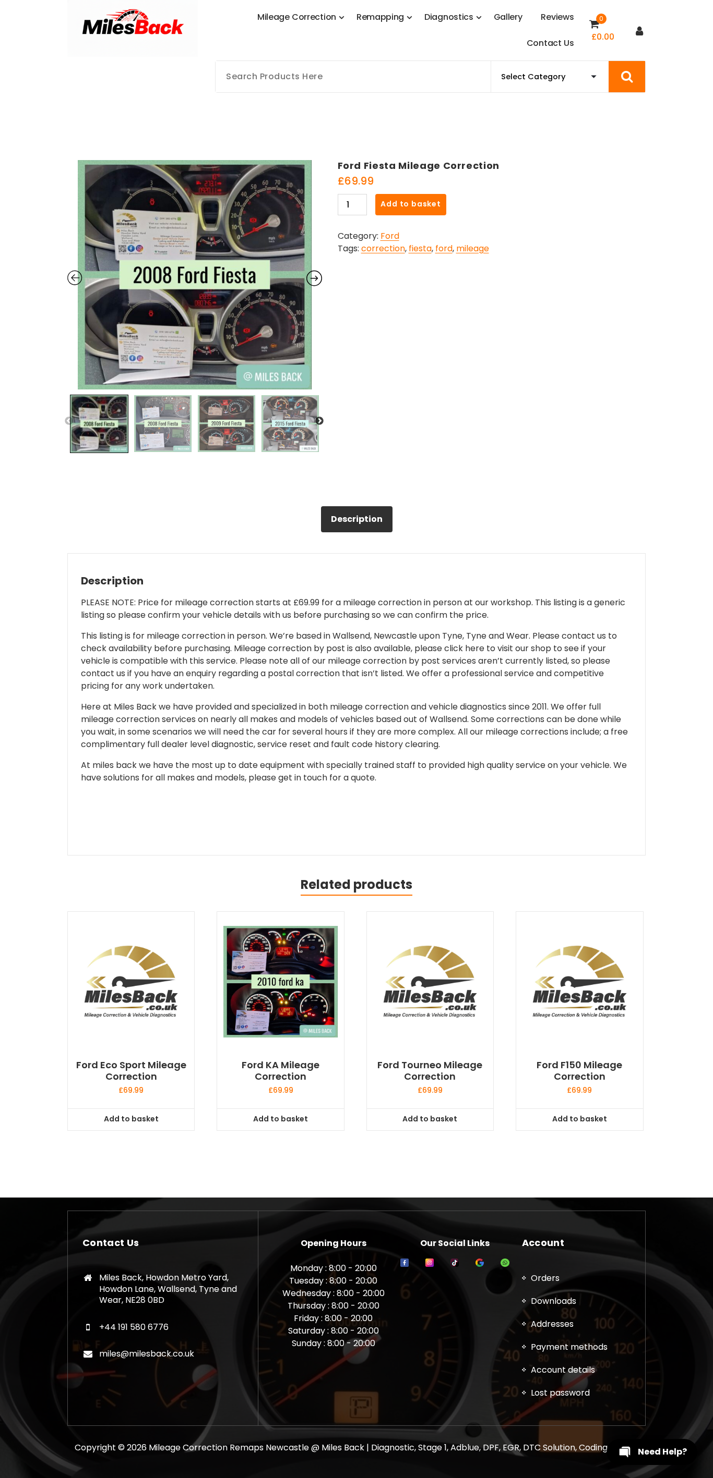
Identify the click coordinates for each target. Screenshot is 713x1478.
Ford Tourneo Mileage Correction (429, 1070)
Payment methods (569, 1347)
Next (319, 421)
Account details (563, 1370)
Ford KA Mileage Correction (280, 1070)
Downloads (553, 1301)
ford (444, 248)
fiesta (420, 248)
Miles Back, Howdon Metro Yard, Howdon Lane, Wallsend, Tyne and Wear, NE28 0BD (168, 1289)
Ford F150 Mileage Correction (579, 1070)
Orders (545, 1278)
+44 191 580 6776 (134, 1327)
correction (383, 248)
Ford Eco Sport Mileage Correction (131, 1070)
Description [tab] (357, 519)
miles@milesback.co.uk (146, 1354)
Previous (69, 421)
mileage (472, 248)
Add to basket (411, 204)
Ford (390, 236)
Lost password (560, 1393)
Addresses (552, 1324)
